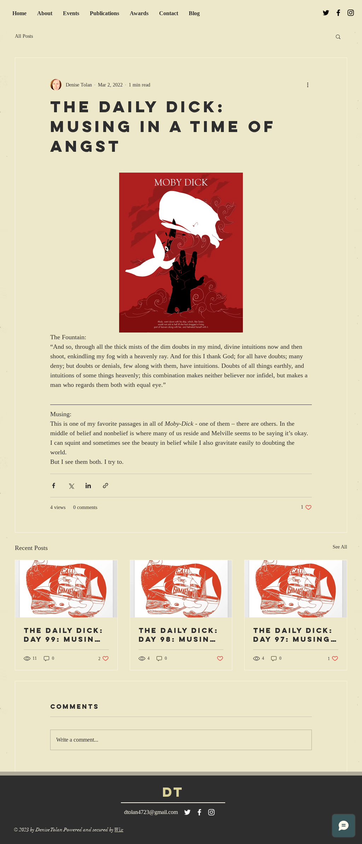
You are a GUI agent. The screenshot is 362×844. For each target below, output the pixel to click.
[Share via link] (105, 485)
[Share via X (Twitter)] (71, 485)
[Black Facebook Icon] (338, 12)
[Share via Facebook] (53, 485)
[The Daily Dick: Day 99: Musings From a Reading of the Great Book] (66, 588)
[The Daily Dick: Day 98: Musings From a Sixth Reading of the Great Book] (181, 588)
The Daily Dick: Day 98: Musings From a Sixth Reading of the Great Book (181, 635)
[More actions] (307, 84)
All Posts (24, 36)
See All (340, 547)
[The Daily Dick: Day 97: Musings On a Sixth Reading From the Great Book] (296, 588)
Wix (119, 830)
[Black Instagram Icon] (350, 12)
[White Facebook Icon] (199, 812)
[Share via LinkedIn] (88, 485)
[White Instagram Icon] (211, 812)
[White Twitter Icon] (187, 812)
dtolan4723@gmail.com (151, 812)
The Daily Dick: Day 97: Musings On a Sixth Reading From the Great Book (295, 635)
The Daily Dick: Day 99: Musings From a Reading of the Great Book (65, 635)
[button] (338, 36)
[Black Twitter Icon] (326, 12)
